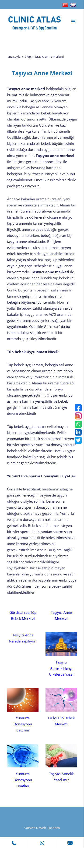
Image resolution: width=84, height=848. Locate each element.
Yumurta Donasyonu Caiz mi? (23, 724)
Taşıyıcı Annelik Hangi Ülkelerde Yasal (61, 668)
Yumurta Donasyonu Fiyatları (23, 779)
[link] (14, 842)
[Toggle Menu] (73, 21)
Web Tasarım (49, 828)
